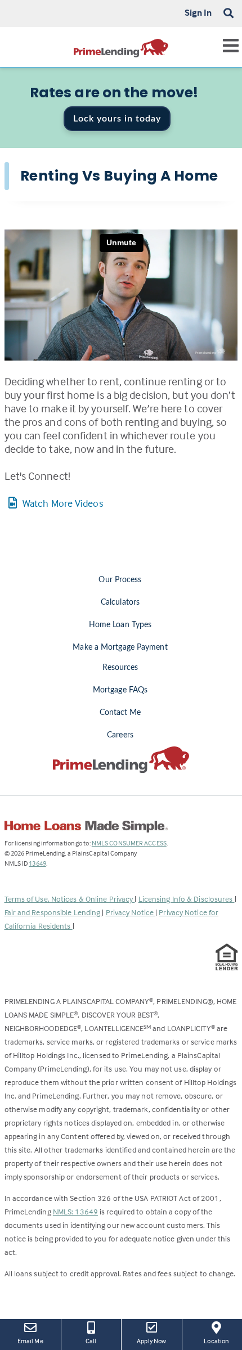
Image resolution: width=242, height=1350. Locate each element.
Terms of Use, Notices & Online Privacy (70, 898)
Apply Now (155, 1340)
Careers (120, 735)
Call (91, 1340)
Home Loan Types (120, 625)
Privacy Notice (131, 912)
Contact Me (120, 713)
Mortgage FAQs (120, 690)
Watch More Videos (63, 503)
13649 (37, 863)
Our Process (119, 580)
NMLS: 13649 (75, 1211)
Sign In (198, 12)
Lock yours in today (117, 118)
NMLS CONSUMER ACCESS (129, 843)
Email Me (30, 1340)
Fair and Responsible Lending (53, 912)
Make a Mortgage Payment (120, 647)
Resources (120, 668)
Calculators (120, 602)
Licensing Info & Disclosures (186, 898)
